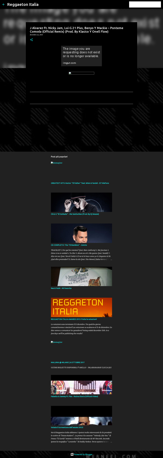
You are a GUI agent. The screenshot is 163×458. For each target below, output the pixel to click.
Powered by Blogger (83, 454)
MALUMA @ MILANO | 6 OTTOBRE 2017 (68, 362)
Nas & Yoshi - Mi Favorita (61, 288)
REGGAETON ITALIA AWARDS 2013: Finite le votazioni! (74, 319)
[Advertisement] (81, 130)
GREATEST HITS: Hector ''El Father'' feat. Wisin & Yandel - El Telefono (80, 183)
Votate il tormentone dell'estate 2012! (67, 427)
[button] (31, 40)
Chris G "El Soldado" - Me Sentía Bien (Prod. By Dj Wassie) (75, 214)
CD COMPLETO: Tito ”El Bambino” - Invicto (69, 245)
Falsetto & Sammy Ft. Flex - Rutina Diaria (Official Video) (74, 396)
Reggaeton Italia (23, 4)
